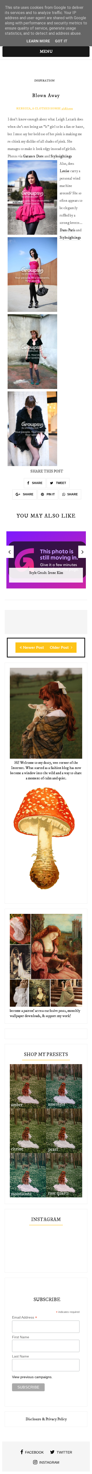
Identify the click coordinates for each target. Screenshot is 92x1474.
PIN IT (50, 494)
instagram (49, 1462)
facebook (34, 1452)
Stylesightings (61, 156)
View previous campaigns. (32, 1377)
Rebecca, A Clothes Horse (38, 108)
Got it (61, 41)
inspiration (44, 81)
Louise (64, 171)
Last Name (20, 1356)
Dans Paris (67, 230)
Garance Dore (33, 156)
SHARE (36, 483)
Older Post (60, 648)
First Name (20, 1337)
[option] (46, 562)
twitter (64, 1452)
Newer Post (33, 648)
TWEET (60, 483)
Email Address (24, 1317)
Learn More (38, 41)
